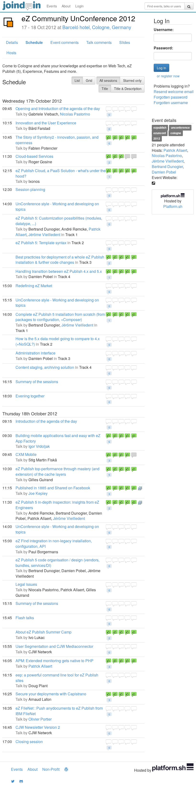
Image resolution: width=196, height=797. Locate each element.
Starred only (132, 80)
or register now (168, 76)
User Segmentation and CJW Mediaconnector (54, 646)
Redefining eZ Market (34, 285)
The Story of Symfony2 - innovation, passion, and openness (57, 139)
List (77, 80)
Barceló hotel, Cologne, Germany (96, 27)
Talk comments (99, 42)
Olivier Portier (40, 719)
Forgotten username (171, 102)
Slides (124, 42)
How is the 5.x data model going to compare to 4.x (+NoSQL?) (58, 341)
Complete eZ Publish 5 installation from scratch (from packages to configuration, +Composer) (60, 316)
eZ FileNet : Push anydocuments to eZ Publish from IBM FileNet (59, 710)
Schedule (34, 42)
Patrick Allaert (40, 666)
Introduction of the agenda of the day (46, 421)
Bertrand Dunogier (167, 166)
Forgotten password (170, 97)
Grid (89, 80)
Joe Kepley (38, 493)
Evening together (30, 396)
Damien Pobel (164, 172)
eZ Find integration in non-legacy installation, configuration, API (54, 543)
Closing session (29, 741)
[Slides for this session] (140, 488)
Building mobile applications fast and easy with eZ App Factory (58, 438)
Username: (164, 29)
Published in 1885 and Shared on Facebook (53, 488)
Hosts (11, 52)
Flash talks (25, 617)
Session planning (30, 189)
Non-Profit (51, 769)
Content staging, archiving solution (45, 367)
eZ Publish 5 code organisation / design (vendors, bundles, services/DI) (57, 562)
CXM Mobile (26, 454)
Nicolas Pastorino (75, 114)
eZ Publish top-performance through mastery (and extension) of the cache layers (57, 471)
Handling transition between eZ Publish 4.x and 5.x (59, 271)
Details (12, 42)
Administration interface (35, 353)
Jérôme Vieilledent (44, 234)
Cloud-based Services (34, 156)
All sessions (108, 80)
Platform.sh (172, 206)
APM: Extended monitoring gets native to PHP (54, 660)
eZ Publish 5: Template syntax (41, 242)
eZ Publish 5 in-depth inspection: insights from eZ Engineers (57, 504)
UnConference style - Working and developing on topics (57, 206)
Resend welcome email (174, 91)
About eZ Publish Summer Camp (43, 632)
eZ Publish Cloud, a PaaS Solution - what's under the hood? (61, 173)
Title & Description (128, 88)
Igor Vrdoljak (39, 446)
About (66, 6)
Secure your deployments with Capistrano (51, 694)
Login (79, 6)
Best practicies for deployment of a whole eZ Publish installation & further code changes (60, 259)
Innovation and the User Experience (46, 123)
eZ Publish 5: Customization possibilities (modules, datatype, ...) (59, 220)
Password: (163, 48)
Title (105, 88)
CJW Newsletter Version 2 (38, 727)
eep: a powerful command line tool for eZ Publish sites (57, 677)
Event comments (64, 42)
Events (52, 6)
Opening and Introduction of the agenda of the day (58, 108)
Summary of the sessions (37, 381)
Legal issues (26, 584)
